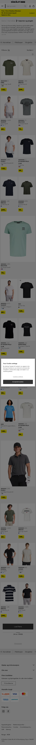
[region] (18, 372)
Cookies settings (18, 376)
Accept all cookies (18, 382)
